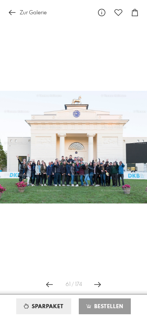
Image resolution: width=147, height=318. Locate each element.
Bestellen (107, 306)
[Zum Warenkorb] (134, 13)
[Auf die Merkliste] (118, 13)
